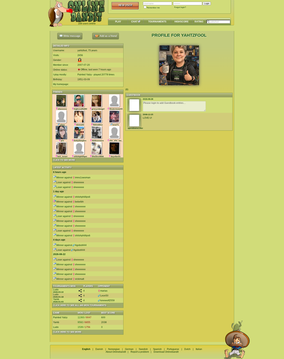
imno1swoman (82, 177)
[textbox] (218, 21)
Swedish (143, 349)
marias (103, 290)
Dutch (187, 349)
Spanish (157, 349)
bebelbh (79, 201)
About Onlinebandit (116, 351)
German (129, 349)
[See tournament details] (80, 291)
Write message (71, 35)
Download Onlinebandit (166, 351)
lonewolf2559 (107, 300)
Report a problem (140, 351)
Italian (199, 349)
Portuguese (173, 349)
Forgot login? (180, 7)
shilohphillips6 (82, 197)
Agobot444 (81, 245)
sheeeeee (78, 182)
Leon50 (104, 295)
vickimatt (79, 279)
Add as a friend (108, 35)
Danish (99, 349)
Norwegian (114, 349)
